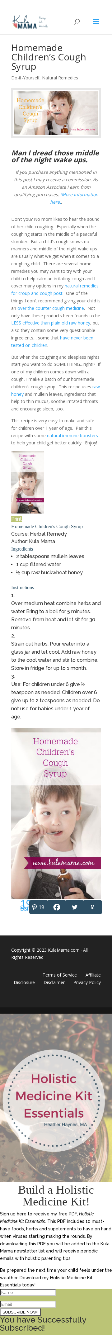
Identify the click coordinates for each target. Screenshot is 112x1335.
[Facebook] (56, 907)
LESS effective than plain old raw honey (50, 323)
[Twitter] (74, 907)
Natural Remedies (60, 78)
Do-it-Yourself (25, 78)
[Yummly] (92, 907)
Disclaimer (54, 982)
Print (16, 519)
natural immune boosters (72, 435)
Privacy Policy (87, 982)
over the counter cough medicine (50, 308)
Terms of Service (60, 975)
